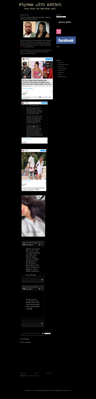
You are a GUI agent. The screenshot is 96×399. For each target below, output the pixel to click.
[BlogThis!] (46, 333)
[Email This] (45, 333)
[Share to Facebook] (48, 333)
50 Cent (26, 335)
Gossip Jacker (61, 66)
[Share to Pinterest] (50, 333)
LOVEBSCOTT (61, 70)
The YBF (60, 74)
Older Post (49, 373)
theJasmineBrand (62, 76)
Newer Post (24, 373)
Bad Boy (30, 335)
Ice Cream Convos (62, 68)
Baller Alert (60, 62)
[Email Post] (42, 333)
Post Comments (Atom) (33, 375)
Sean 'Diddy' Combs (39, 335)
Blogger (69, 390)
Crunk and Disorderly (63, 64)
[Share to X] (47, 333)
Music (33, 335)
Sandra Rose (61, 72)
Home (36, 373)
